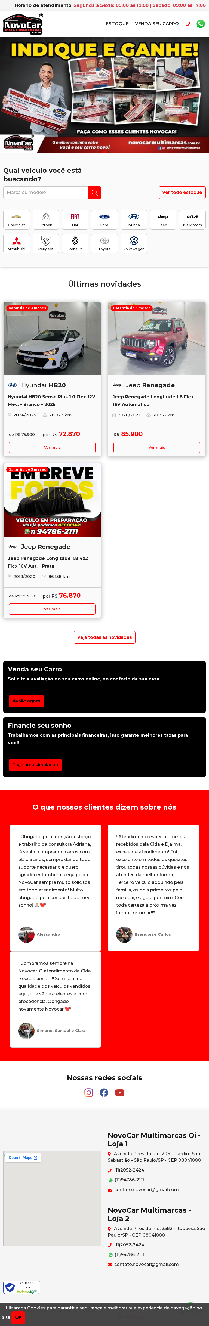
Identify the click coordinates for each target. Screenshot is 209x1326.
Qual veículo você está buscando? (42, 174)
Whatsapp (200, 23)
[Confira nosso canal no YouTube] (119, 1090)
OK (18, 1317)
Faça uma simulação (35, 764)
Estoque (117, 23)
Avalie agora (26, 701)
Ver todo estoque (182, 192)
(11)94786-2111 (128, 1179)
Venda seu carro (157, 23)
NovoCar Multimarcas (23, 24)
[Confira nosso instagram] (89, 1090)
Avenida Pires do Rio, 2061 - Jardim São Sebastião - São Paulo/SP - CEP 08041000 (154, 1157)
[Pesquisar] (94, 192)
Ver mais (52, 447)
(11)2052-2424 (128, 1170)
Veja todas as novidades (104, 637)
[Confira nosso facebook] (104, 1090)
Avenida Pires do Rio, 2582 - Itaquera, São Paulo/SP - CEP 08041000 (156, 1232)
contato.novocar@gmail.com (146, 1189)
